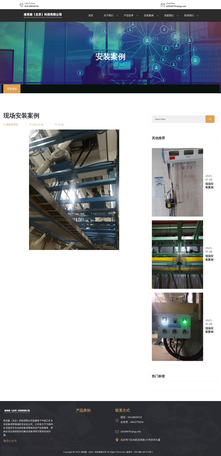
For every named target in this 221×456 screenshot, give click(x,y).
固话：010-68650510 (131, 417)
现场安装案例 (21, 115)
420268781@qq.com (176, 6)
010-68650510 (32, 6)
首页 (90, 15)
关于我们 (108, 15)
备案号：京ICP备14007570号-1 (139, 452)
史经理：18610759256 (132, 422)
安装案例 (149, 15)
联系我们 (189, 15)
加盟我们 (169, 15)
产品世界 (129, 15)
